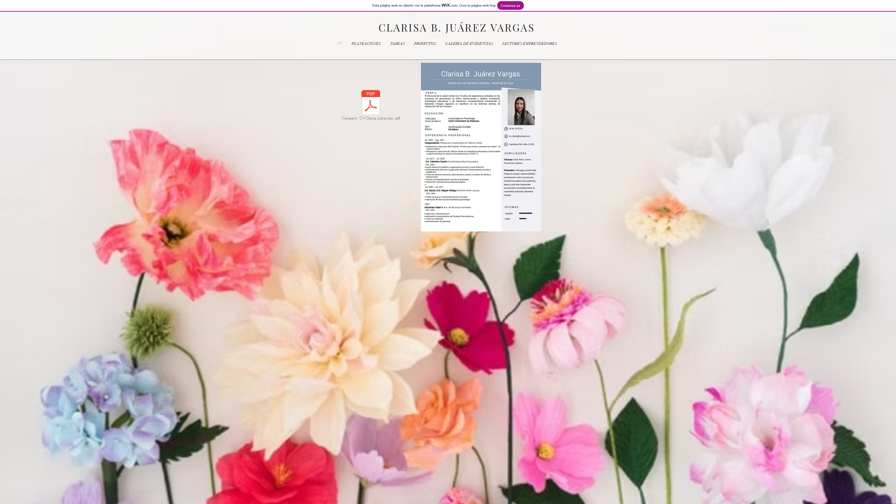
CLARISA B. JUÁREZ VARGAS (456, 27)
